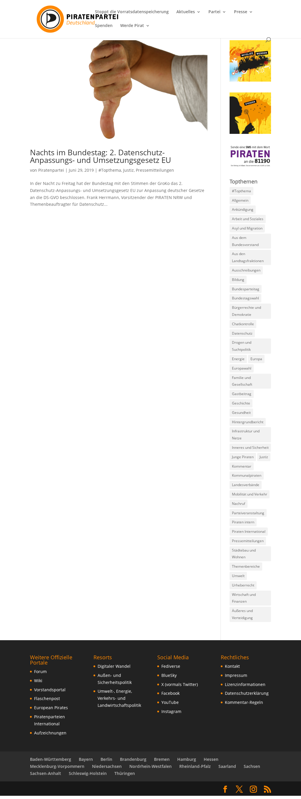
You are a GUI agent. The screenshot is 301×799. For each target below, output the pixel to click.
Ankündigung (242, 209)
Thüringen (124, 773)
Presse (240, 12)
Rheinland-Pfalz (195, 766)
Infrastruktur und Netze (246, 435)
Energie (238, 358)
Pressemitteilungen (155, 170)
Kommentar (241, 466)
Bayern (86, 759)
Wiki (38, 680)
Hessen (211, 759)
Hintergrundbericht (247, 421)
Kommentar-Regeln (244, 702)
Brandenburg (133, 759)
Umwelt (238, 575)
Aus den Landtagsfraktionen (248, 257)
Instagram (171, 711)
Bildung (238, 279)
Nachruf (238, 503)
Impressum (236, 675)
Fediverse (170, 666)
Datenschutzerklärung (247, 693)
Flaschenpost (47, 698)
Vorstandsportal (50, 689)
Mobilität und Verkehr (249, 494)
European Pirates (51, 707)
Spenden (104, 25)
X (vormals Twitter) (179, 684)
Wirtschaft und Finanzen (244, 598)
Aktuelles (185, 12)
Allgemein (240, 200)
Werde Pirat (132, 25)
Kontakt (232, 666)
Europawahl (241, 368)
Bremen (162, 759)
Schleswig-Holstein (88, 773)
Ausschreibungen (246, 270)
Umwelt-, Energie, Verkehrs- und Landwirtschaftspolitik (119, 698)
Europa (256, 358)
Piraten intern (243, 522)
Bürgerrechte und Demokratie (246, 311)
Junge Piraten (243, 456)
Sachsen (252, 766)
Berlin (106, 759)
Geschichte (241, 403)
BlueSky (169, 675)
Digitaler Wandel (114, 666)
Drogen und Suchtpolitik (241, 346)
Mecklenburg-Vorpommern (57, 766)
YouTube (170, 702)
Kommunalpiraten (246, 475)
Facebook (170, 693)
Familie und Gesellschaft (242, 381)
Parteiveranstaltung (248, 512)
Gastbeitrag (241, 393)
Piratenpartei (51, 170)
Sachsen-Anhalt (45, 773)
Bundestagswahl (245, 298)
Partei (214, 12)
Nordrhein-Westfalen (150, 766)
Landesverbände (245, 484)
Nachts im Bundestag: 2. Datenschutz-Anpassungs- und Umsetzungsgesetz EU (100, 156)
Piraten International (248, 531)
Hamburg (186, 759)
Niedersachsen (107, 766)
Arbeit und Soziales (247, 218)
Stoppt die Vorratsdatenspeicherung (132, 12)
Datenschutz (242, 333)
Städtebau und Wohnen (244, 554)
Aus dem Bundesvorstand (245, 241)
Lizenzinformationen (245, 684)
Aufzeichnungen (50, 733)
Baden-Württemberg (50, 759)
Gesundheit (241, 412)
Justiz (128, 170)
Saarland (227, 766)
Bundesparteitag (245, 288)
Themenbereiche (246, 566)
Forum (40, 671)
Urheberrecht (243, 585)
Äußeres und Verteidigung (242, 614)
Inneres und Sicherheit (250, 447)
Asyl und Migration (247, 228)
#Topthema (109, 170)
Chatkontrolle (243, 323)
